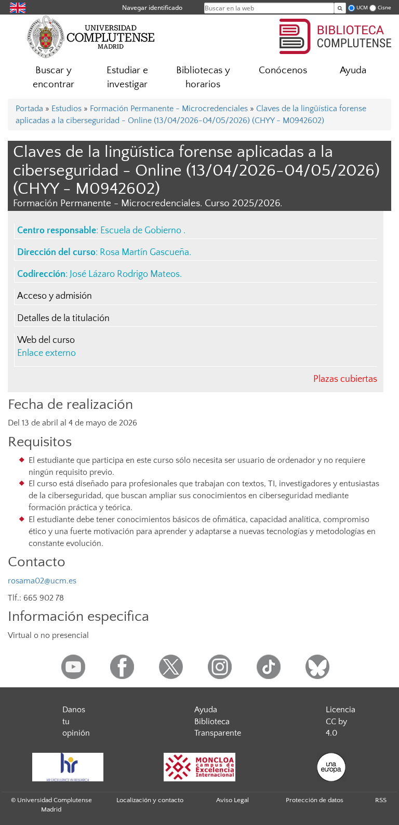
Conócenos (283, 70)
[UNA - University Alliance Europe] (331, 767)
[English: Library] (17, 7)
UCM (362, 7)
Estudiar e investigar (127, 77)
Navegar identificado (152, 7)
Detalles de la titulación (63, 318)
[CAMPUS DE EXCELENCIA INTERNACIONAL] (199, 767)
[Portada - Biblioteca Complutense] (335, 34)
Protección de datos (314, 800)
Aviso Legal (232, 800)
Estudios (66, 108)
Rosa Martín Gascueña (144, 252)
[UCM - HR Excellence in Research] (67, 767)
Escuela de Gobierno (141, 230)
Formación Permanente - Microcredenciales (169, 108)
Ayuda (353, 70)
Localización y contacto (149, 800)
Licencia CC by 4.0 (340, 721)
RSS (381, 800)
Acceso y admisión (54, 296)
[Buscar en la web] (340, 8)
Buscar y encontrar (53, 77)
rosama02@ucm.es (42, 581)
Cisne (384, 7)
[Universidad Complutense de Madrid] (91, 36)
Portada (29, 108)
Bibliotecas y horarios (203, 77)
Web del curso (46, 340)
